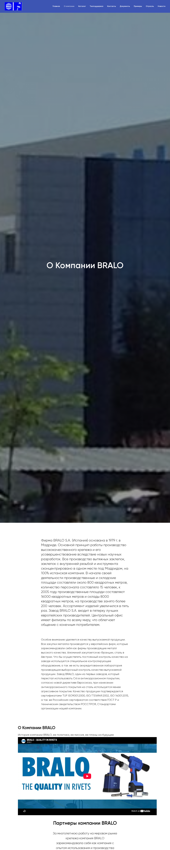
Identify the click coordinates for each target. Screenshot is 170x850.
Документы (125, 6)
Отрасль (150, 6)
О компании (69, 6)
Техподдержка (96, 6)
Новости (161, 6)
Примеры (138, 6)
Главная (56, 6)
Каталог (82, 6)
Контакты (111, 6)
